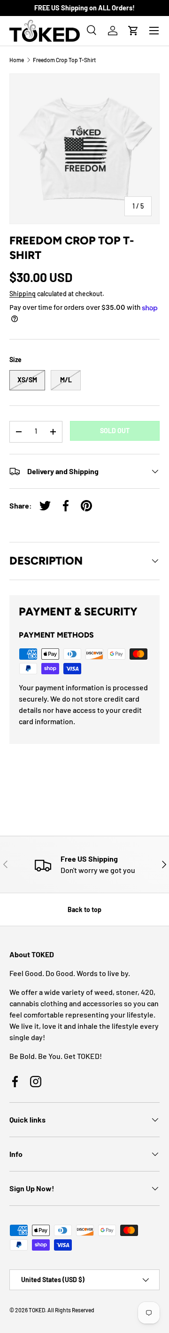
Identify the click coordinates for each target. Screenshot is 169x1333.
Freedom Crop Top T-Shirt (64, 60)
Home (16, 60)
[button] (133, 30)
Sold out (115, 431)
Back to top (84, 909)
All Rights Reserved (70, 1310)
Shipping (22, 294)
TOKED (37, 1310)
